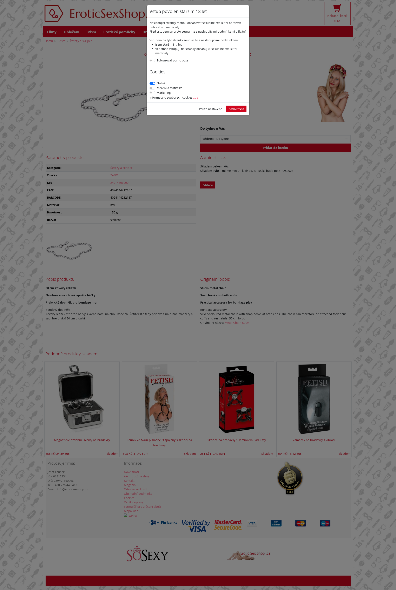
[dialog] (198, 295)
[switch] (152, 60)
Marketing (164, 93)
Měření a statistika (169, 88)
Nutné (161, 83)
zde (195, 97)
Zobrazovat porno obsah (173, 60)
